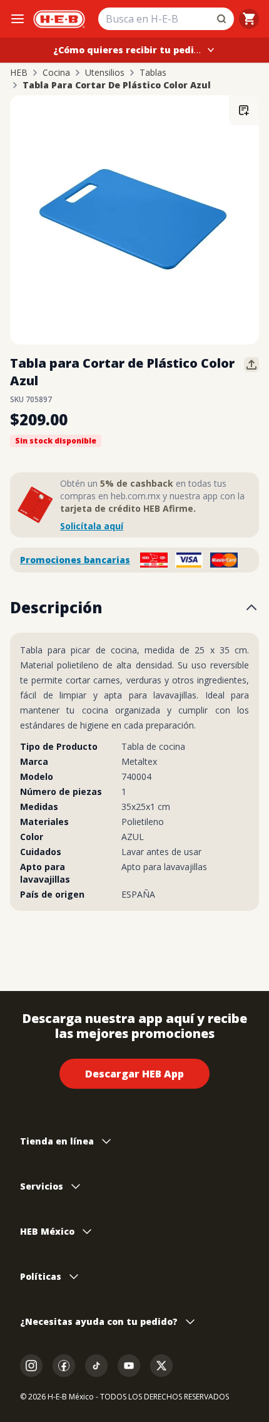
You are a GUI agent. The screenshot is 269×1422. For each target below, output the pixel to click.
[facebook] (64, 1365)
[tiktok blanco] (96, 1365)
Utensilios (104, 73)
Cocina (56, 73)
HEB (19, 73)
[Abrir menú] (17, 18)
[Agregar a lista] (244, 110)
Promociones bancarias (75, 560)
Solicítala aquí (91, 526)
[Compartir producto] (251, 364)
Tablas (153, 73)
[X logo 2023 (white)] (161, 1365)
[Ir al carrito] (249, 19)
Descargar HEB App (134, 1074)
